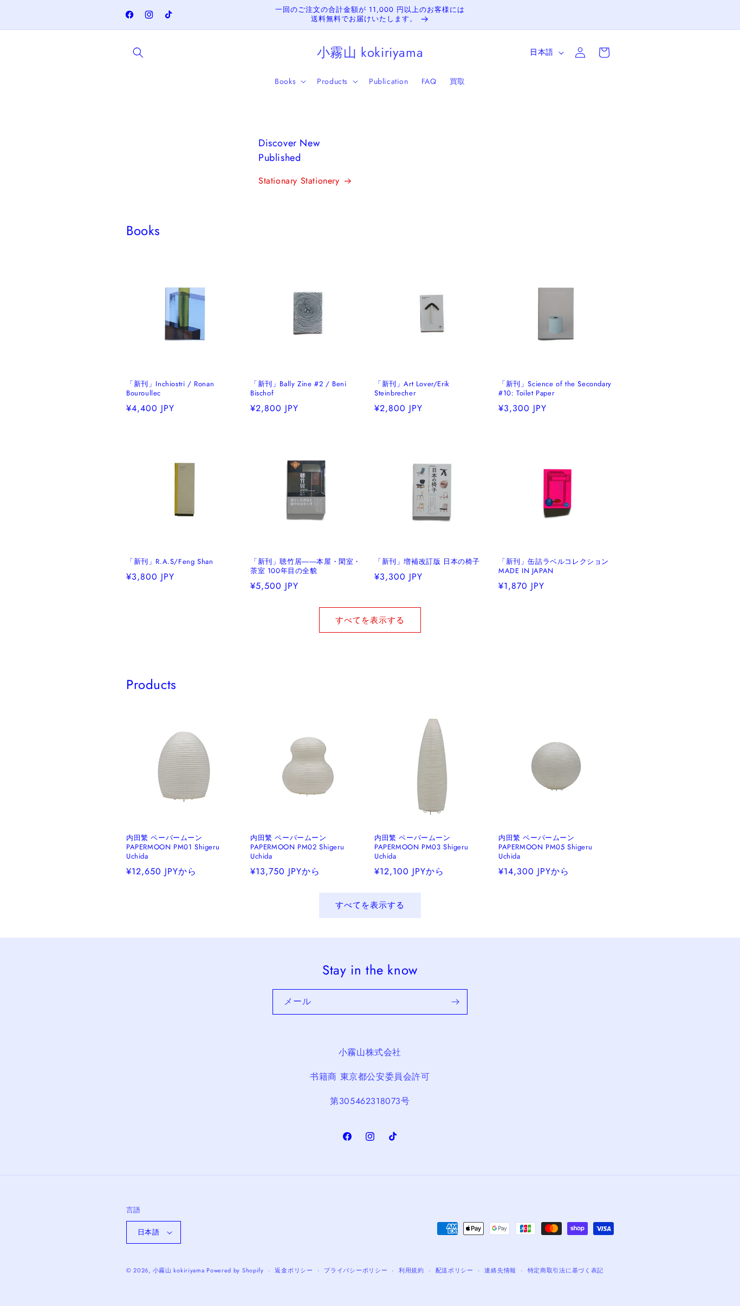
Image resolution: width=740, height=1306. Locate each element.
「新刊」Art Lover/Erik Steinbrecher (412, 389)
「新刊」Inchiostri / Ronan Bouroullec (170, 389)
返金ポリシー (294, 1270)
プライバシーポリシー (355, 1270)
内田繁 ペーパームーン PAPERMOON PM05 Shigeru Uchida (545, 847)
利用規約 (411, 1270)
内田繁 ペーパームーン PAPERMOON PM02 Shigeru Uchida (297, 847)
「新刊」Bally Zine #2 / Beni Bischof (298, 389)
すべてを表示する (370, 620)
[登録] (455, 1002)
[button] (138, 52)
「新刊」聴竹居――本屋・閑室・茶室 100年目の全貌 (305, 566)
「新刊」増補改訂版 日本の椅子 (427, 562)
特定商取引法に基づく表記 (565, 1270)
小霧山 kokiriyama (180, 1270)
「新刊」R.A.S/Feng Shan (169, 562)
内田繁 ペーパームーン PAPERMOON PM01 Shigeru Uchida (172, 847)
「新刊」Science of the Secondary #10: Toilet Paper (555, 389)
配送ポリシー (454, 1270)
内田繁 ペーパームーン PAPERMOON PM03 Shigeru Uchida (421, 847)
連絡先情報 (500, 1270)
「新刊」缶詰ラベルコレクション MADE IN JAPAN (556, 566)
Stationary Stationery (299, 180)
